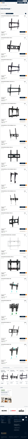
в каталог (26, 367)
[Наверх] (25, 433)
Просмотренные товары (18, 367)
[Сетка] (27, 13)
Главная (1, 5)
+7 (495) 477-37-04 (17, 427)
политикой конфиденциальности (17, 421)
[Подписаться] (23, 419)
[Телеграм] (23, 0)
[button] (11, 3)
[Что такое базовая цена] (4, 56)
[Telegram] (26, 417)
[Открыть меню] (26, 3)
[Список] (25, 13)
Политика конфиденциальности (3, 422)
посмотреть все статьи (24, 387)
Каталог (3, 5)
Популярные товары (6, 367)
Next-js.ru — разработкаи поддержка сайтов (24, 437)
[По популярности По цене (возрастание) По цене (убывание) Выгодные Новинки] (9, 13)
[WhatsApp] (25, 0)
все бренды (26, 406)
